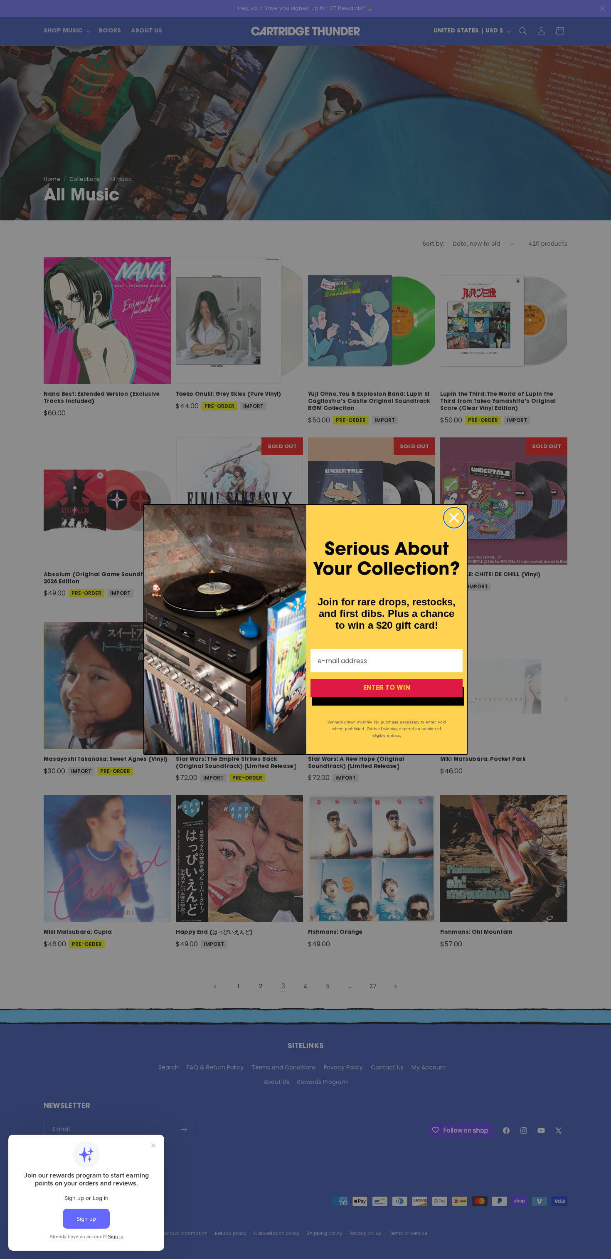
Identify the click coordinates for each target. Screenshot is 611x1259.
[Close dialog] (453, 517)
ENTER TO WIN (386, 688)
